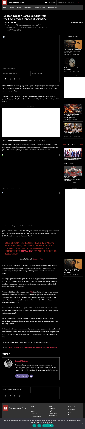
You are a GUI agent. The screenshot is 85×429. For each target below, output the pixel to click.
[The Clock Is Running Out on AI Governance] (73, 62)
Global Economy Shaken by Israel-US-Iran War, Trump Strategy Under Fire (71, 116)
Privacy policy (48, 426)
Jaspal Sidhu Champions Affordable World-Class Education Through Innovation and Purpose (72, 178)
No (39, 426)
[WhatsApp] (20, 79)
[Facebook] (5, 79)
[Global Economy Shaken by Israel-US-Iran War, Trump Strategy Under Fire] (73, 109)
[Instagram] (68, 409)
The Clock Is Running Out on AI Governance (72, 68)
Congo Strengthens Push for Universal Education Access (71, 133)
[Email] (31, 376)
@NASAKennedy (29, 251)
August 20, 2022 (38, 259)
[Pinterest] (15, 79)
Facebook (72, 406)
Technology (74, 22)
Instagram (72, 409)
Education (67, 54)
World (81, 22)
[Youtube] (68, 415)
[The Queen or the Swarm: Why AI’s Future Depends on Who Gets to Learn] (73, 44)
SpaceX (9, 389)
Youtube (72, 415)
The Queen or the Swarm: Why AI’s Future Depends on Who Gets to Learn (72, 51)
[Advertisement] (31, 122)
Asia (65, 163)
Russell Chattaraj (21, 361)
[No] (82, 423)
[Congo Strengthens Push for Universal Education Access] (73, 127)
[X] (10, 79)
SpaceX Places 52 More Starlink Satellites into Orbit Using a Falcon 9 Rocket (33, 347)
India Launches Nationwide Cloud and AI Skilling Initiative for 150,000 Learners (73, 159)
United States (17, 389)
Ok (34, 426)
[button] (79, 2)
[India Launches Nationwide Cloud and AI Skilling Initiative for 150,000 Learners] (73, 152)
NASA (31, 292)
